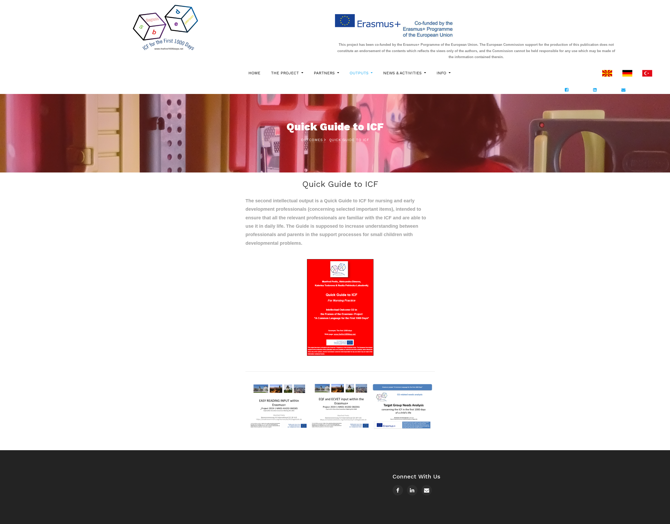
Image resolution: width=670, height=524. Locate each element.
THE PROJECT (285, 73)
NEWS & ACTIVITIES (403, 73)
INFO (442, 73)
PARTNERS (325, 73)
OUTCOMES (312, 140)
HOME (254, 73)
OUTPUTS (360, 73)
